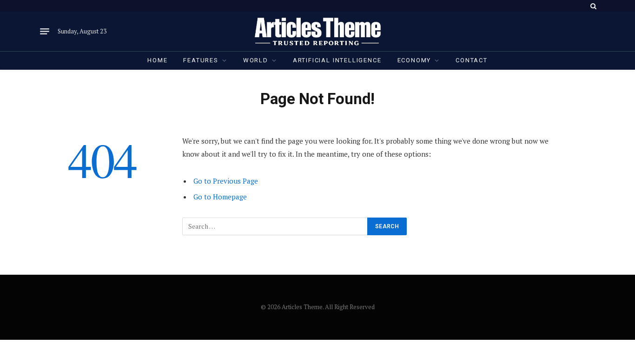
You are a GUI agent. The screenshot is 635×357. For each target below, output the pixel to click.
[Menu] (44, 32)
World (255, 60)
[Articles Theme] (317, 31)
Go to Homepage (220, 196)
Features (200, 60)
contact (472, 60)
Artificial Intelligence (337, 60)
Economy (414, 60)
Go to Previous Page (225, 180)
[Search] (592, 6)
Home (157, 60)
